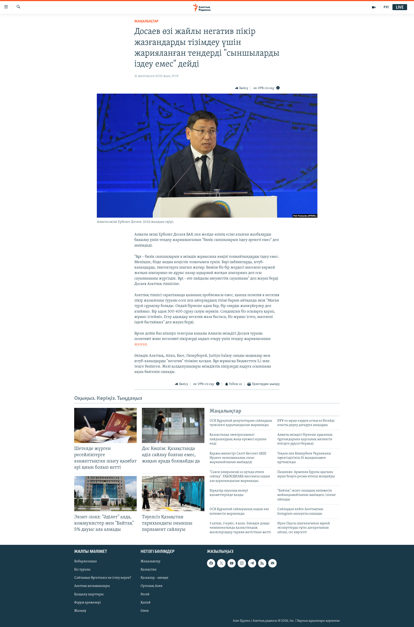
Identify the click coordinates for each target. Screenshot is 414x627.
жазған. (141, 344)
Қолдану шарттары (89, 594)
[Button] (241, 88)
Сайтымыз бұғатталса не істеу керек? (102, 578)
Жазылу (80, 611)
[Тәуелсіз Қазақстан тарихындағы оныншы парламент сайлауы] (173, 493)
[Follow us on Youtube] (231, 563)
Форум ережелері (87, 602)
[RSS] (262, 563)
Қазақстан (149, 570)
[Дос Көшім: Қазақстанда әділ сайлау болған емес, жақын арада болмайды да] (173, 425)
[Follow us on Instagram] (242, 563)
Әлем (145, 611)
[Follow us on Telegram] (252, 563)
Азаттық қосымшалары (92, 586)
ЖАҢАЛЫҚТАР (146, 22)
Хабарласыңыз (85, 561)
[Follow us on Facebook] (211, 563)
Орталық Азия (151, 586)
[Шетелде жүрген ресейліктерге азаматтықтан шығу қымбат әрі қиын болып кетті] (105, 425)
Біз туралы (82, 570)
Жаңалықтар (150, 561)
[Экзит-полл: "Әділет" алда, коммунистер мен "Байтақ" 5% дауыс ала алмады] (105, 493)
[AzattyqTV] (373, 7)
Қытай (146, 602)
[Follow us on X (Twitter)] (221, 563)
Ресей (145, 594)
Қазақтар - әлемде (154, 578)
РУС (386, 7)
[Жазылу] (272, 563)
